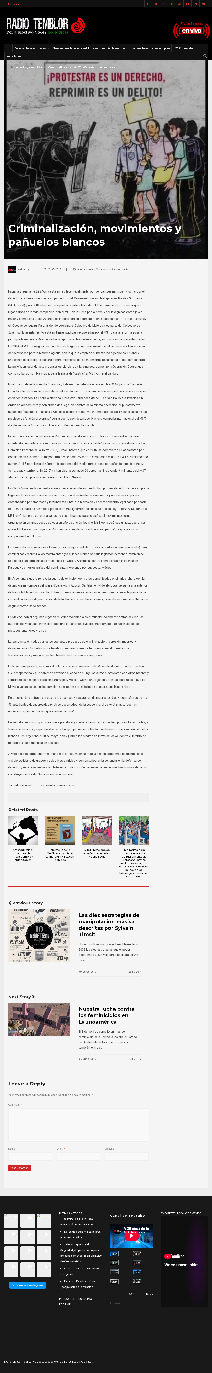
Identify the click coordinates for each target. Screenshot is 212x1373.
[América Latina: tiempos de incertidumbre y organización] (23, 830)
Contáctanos (13, 56)
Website (109, 1148)
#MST (77, 67)
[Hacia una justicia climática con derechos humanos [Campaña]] (137, 1262)
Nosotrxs (189, 48)
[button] (11, 1221)
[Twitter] (156, 4)
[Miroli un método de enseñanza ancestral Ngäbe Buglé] (97, 830)
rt (31, 269)
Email (61, 1148)
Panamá (19, 48)
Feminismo (99, 48)
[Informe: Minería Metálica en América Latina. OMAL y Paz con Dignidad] (60, 830)
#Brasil (41, 67)
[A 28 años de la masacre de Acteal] (114, 1253)
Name (12, 1148)
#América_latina (25, 67)
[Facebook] (148, 4)
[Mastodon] (203, 4)
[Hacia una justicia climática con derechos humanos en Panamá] (114, 1271)
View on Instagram (29, 1285)
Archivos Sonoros (119, 48)
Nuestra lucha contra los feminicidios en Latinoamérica (107, 1015)
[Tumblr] (187, 4)
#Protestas (89, 67)
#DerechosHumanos (59, 67)
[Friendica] (164, 4)
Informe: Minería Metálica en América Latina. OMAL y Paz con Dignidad (60, 855)
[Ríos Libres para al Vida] (114, 1262)
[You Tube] (180, 4)
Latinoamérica (107, 67)
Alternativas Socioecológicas (151, 48)
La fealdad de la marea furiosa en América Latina (36, 4)
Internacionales (36, 48)
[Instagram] (172, 4)
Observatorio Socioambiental (70, 48)
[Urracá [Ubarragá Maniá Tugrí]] (137, 1271)
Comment (15, 1104)
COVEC (177, 48)
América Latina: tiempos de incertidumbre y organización (23, 855)
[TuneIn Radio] (195, 4)
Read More (133, 971)
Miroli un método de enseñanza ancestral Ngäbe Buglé (97, 853)
